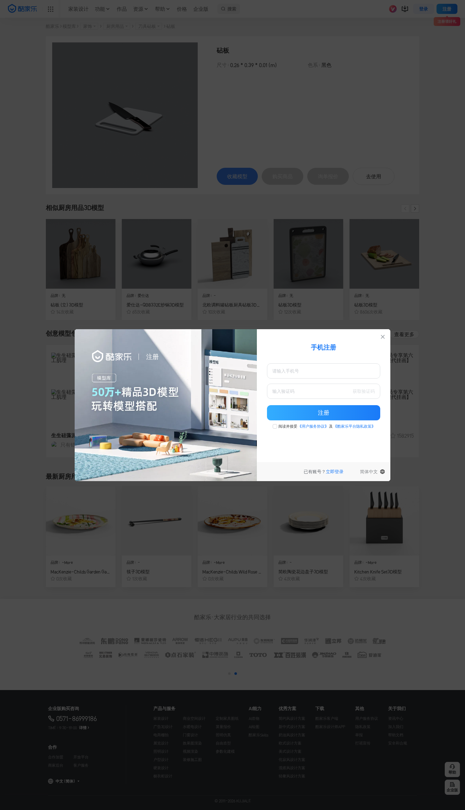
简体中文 (369, 471)
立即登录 (335, 471)
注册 (323, 413)
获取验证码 (364, 391)
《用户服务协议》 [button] (313, 426)
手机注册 (323, 347)
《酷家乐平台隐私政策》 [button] (354, 426)
